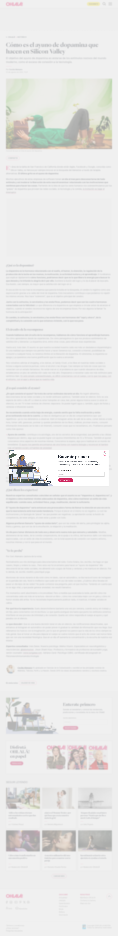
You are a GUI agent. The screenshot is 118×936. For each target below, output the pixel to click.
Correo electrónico (64, 470)
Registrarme (65, 480)
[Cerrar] (105, 453)
